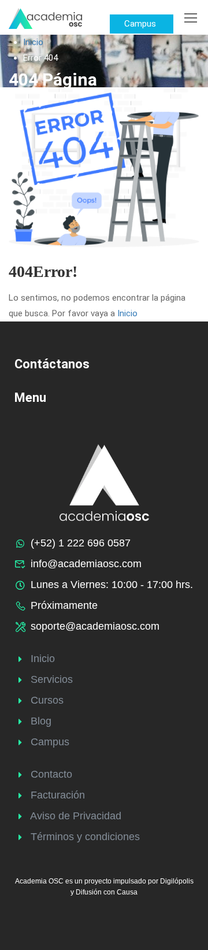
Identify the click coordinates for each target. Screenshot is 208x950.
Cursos (47, 700)
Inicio (33, 42)
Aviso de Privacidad (75, 816)
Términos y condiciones (85, 836)
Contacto (51, 774)
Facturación (58, 795)
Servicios (52, 679)
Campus (50, 742)
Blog (41, 721)
